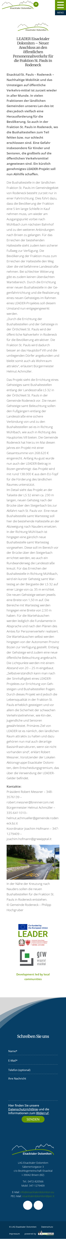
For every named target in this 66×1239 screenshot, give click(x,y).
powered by (31, 1233)
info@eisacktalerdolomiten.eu (37, 1192)
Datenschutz (47, 1226)
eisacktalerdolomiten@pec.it (38, 1196)
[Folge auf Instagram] (38, 1205)
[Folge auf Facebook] (27, 1205)
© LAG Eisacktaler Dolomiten (22, 1226)
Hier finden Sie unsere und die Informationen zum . (28, 1109)
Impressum (14, 1233)
